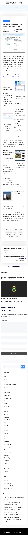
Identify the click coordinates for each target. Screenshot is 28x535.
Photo (20, 234)
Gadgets (6, 406)
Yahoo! (6, 471)
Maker (20, 232)
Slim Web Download (8, 77)
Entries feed (7, 483)
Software (6, 455)
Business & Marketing (10, 384)
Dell (5, 390)
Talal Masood (6, 31)
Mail (15, 232)
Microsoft (6, 430)
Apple (5, 382)
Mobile (6, 433)
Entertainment (8, 398)
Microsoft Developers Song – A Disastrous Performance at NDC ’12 (12, 278)
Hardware (6, 417)
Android (6, 379)
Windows (11, 236)
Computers (6, 21)
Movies (6, 436)
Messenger (8, 234)
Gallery (15, 229)
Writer (17, 236)
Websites (6, 466)
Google (6, 414)
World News (7, 469)
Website (3, 347)
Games (6, 409)
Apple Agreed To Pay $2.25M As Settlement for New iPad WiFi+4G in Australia (13, 519)
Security (6, 449)
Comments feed (8, 486)
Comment (4, 320)
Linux (5, 428)
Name (3, 335)
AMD (5, 376)
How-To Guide (8, 420)
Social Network (8, 452)
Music (5, 439)
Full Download (16, 77)
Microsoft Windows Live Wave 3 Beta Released (14, 249)
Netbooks (7, 441)
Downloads (7, 392)
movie (15, 234)
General (6, 411)
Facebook (6, 401)
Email (3, 341)
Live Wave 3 (9, 232)
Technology (7, 458)
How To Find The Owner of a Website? (11, 301)
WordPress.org (8, 488)
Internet (6, 425)
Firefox (6, 403)
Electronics (7, 395)
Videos (6, 463)
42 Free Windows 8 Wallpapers (9, 298)
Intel (5, 422)
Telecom (6, 460)
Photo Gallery (7, 444)
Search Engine (8, 447)
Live (21, 229)
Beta (10, 229)
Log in (6, 480)
